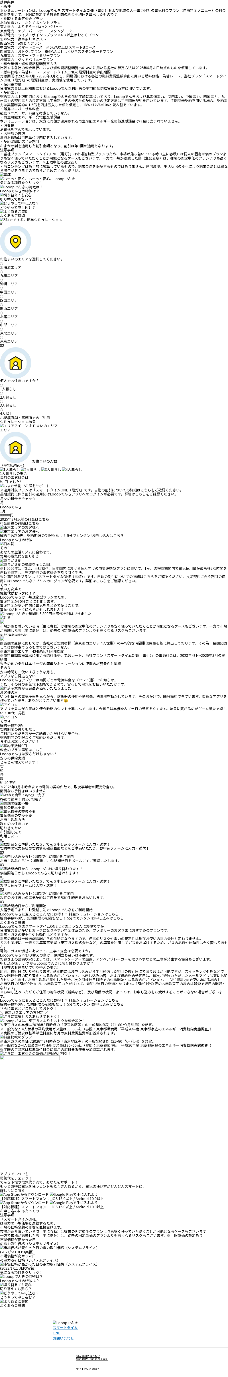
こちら (145, 490)
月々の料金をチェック (18, 499)
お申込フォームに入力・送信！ (124, 848)
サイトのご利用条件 (88, 1369)
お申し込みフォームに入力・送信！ (28, 885)
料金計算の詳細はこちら (19, 523)
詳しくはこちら (12, 1190)
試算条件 (103, 663)
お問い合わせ (63, 1338)
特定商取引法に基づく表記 (92, 1359)
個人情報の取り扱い (88, 1356)
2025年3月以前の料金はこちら (24, 519)
